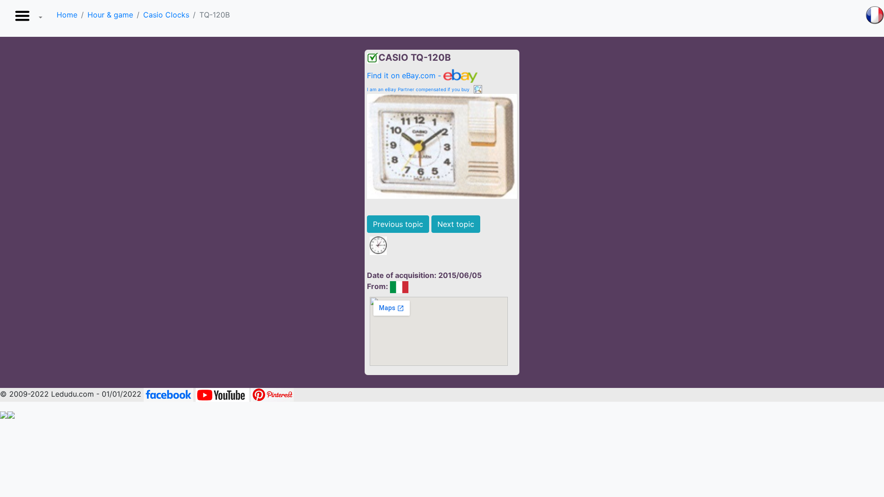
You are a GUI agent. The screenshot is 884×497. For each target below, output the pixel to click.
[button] (26, 18)
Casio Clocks (166, 14)
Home (67, 14)
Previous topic (398, 224)
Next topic (455, 224)
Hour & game (110, 14)
